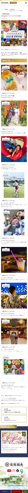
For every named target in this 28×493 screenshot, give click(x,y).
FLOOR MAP (25, 492)
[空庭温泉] (4, 2)
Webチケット (6, 491)
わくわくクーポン (17, 491)
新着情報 (6, 9)
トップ (2, 9)
